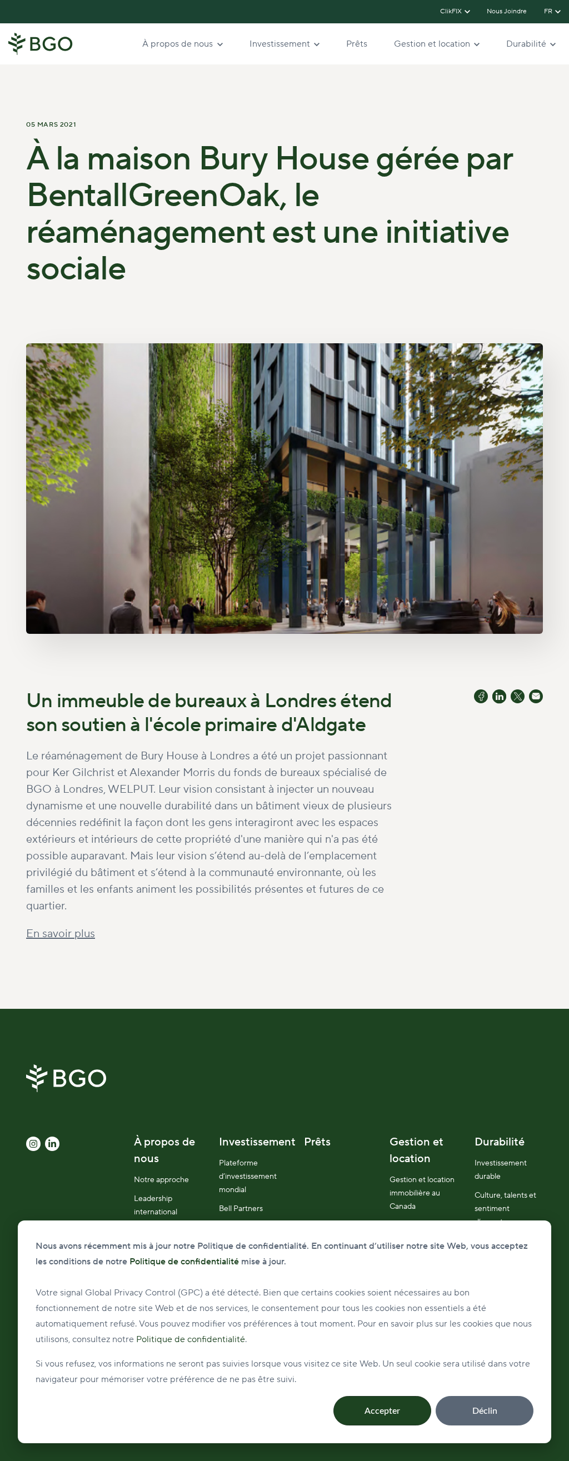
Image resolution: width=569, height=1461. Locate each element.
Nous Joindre (507, 11)
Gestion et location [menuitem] (416, 1150)
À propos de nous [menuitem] (164, 1150)
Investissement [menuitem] (257, 1142)
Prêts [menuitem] (317, 1142)
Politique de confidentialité (190, 1339)
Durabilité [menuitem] (500, 1142)
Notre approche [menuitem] (161, 1180)
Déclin (484, 1411)
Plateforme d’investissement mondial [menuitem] (248, 1176)
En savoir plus (60, 934)
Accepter (382, 1411)
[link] (40, 43)
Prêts (356, 43)
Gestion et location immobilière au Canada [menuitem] (422, 1193)
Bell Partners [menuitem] (241, 1209)
